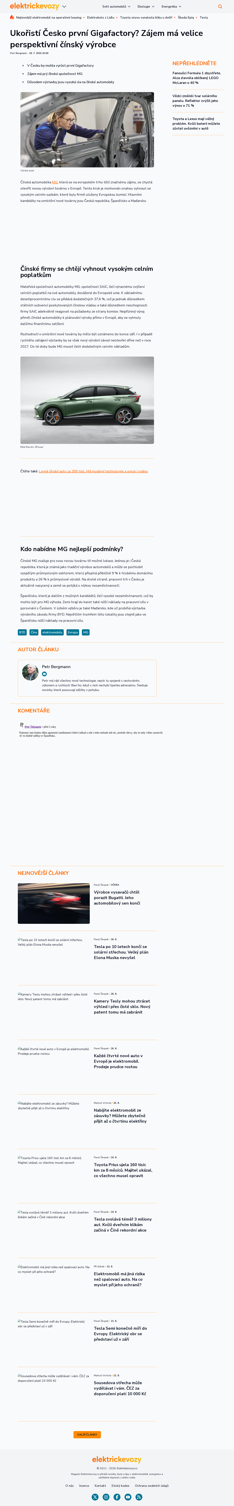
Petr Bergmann (18, 53)
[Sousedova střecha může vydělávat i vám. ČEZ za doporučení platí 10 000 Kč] (54, 1394)
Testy (204, 17)
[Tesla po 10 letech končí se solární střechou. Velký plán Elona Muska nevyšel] (54, 958)
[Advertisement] (87, 232)
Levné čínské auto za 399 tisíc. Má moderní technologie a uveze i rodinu (93, 471)
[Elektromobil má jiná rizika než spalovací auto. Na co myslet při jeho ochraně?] (54, 1285)
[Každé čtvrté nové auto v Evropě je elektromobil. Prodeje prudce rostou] (54, 1067)
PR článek (99, 1266)
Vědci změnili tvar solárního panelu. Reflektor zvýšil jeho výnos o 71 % (195, 101)
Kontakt (100, 1486)
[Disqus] (117, 764)
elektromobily (52, 632)
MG (55, 182)
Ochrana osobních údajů (152, 1486)
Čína (34, 632)
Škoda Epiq (186, 17)
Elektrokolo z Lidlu (100, 17)
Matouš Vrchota (102, 1103)
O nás (69, 1486)
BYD (22, 632)
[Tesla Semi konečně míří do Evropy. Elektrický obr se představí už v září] (54, 1339)
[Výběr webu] (64, 6)
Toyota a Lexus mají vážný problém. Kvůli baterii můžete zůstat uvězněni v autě (196, 124)
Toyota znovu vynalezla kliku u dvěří (146, 17)
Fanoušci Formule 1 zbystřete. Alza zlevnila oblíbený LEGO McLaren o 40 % (197, 78)
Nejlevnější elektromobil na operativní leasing (48, 17)
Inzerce (84, 1486)
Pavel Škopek (101, 885)
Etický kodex (121, 1486)
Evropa (73, 632)
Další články (87, 1435)
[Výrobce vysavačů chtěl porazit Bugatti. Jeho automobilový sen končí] (54, 903)
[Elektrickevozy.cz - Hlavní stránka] (34, 6)
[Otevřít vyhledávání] (220, 6)
